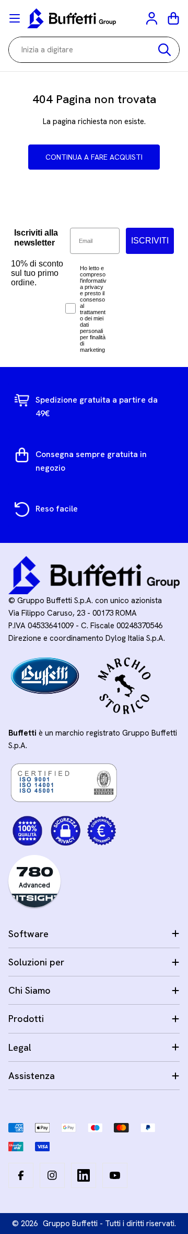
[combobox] (94, 49)
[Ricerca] (164, 49)
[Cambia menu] (14, 18)
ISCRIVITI (150, 240)
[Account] (152, 18)
